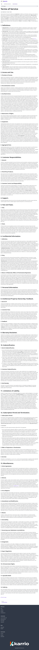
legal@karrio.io (16, 485)
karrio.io (34, 38)
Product (2, 611)
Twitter (2, 622)
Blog (1, 628)
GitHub (2, 627)
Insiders (2, 635)
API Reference (3, 612)
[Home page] (1, 4)
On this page (3, 6)
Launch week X (3, 617)
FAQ (1, 633)
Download (2, 636)
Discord (2, 620)
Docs (1, 608)
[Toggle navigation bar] (1, 1)
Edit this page (4, 597)
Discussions (3, 619)
